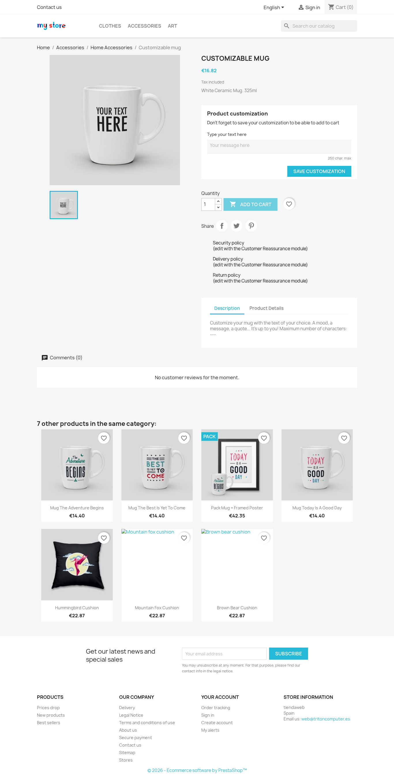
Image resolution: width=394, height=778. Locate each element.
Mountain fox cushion (157, 607)
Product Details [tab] (266, 308)
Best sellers (48, 722)
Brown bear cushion (237, 607)
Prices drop (48, 707)
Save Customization (319, 171)
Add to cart (250, 204)
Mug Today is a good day (317, 508)
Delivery (127, 707)
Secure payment (135, 737)
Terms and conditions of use (147, 722)
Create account (217, 722)
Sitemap (127, 752)
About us (128, 730)
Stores (126, 760)
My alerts (210, 730)
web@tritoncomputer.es (325, 719)
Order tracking (215, 707)
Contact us (49, 7)
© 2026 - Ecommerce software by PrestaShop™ (197, 770)
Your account (220, 697)
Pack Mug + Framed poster (237, 508)
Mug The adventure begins (77, 508)
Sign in (207, 715)
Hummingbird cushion (77, 607)
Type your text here (227, 134)
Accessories (144, 26)
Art (172, 26)
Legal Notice (131, 715)
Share (222, 225)
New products (51, 715)
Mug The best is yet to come (156, 508)
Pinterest (251, 225)
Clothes (110, 26)
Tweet (236, 225)
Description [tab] (227, 308)
